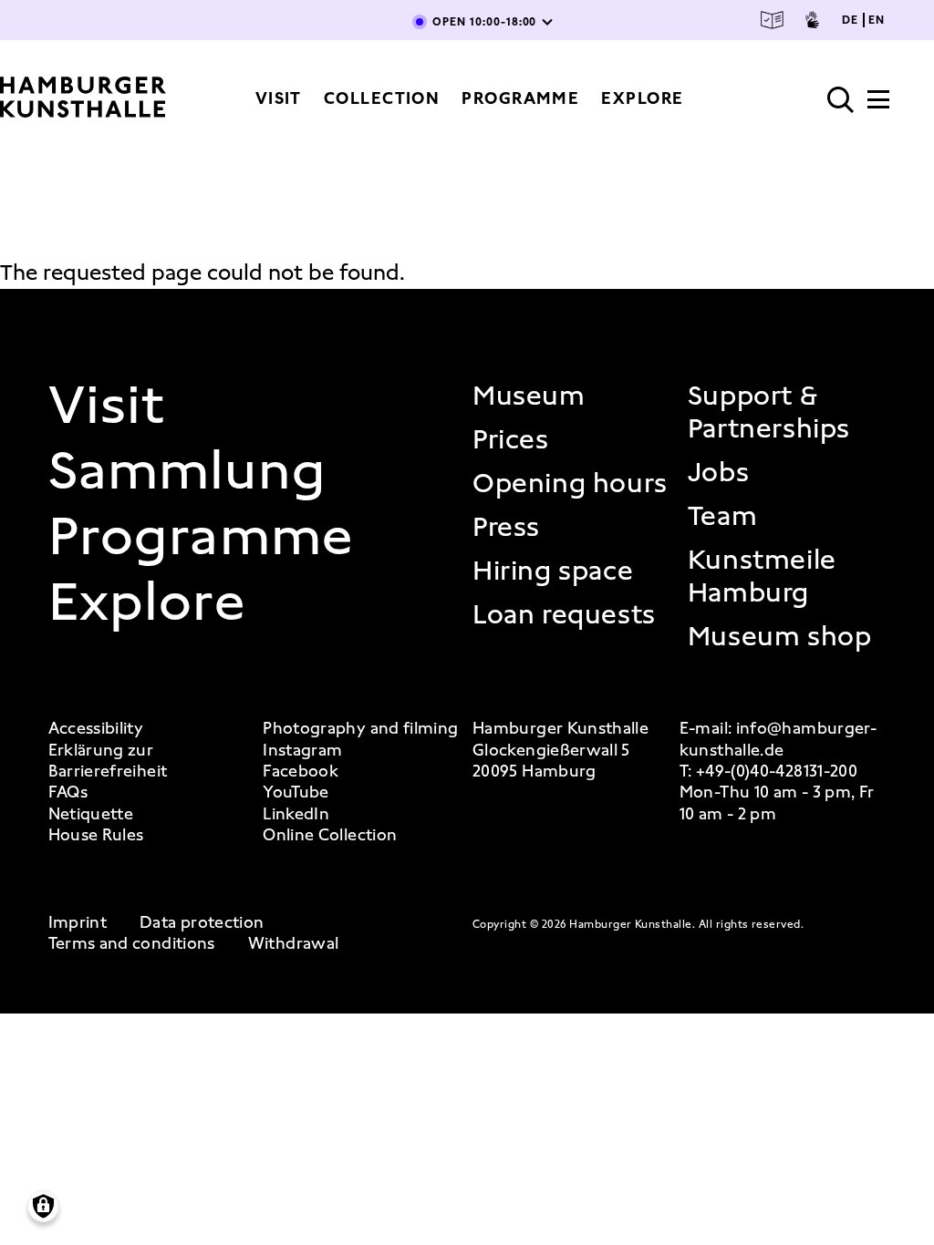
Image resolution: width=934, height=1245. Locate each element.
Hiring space (552, 570)
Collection (382, 98)
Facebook (300, 771)
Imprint (78, 922)
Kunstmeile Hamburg (762, 576)
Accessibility (96, 728)
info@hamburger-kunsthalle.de (778, 738)
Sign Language (812, 20)
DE (850, 20)
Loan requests (564, 614)
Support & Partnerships (769, 412)
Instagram (302, 750)
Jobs (718, 472)
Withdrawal (293, 943)
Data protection (202, 922)
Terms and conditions (131, 943)
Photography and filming (360, 728)
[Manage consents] (43, 1206)
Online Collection (330, 835)
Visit (278, 98)
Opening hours (570, 483)
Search (841, 100)
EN (876, 20)
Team (722, 515)
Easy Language (772, 20)
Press (506, 526)
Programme (520, 98)
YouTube (296, 792)
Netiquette (91, 814)
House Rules (96, 835)
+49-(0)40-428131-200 (776, 771)
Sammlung (187, 470)
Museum (529, 395)
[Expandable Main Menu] (878, 105)
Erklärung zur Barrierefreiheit (108, 761)
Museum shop (780, 636)
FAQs (68, 792)
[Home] (83, 99)
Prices (510, 439)
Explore (642, 98)
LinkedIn (296, 814)
